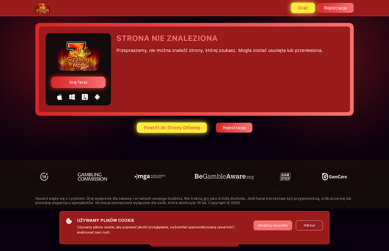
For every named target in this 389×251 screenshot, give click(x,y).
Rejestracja (335, 8)
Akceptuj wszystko (273, 225)
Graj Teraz (78, 82)
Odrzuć (309, 225)
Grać (303, 8)
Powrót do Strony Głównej (172, 127)
